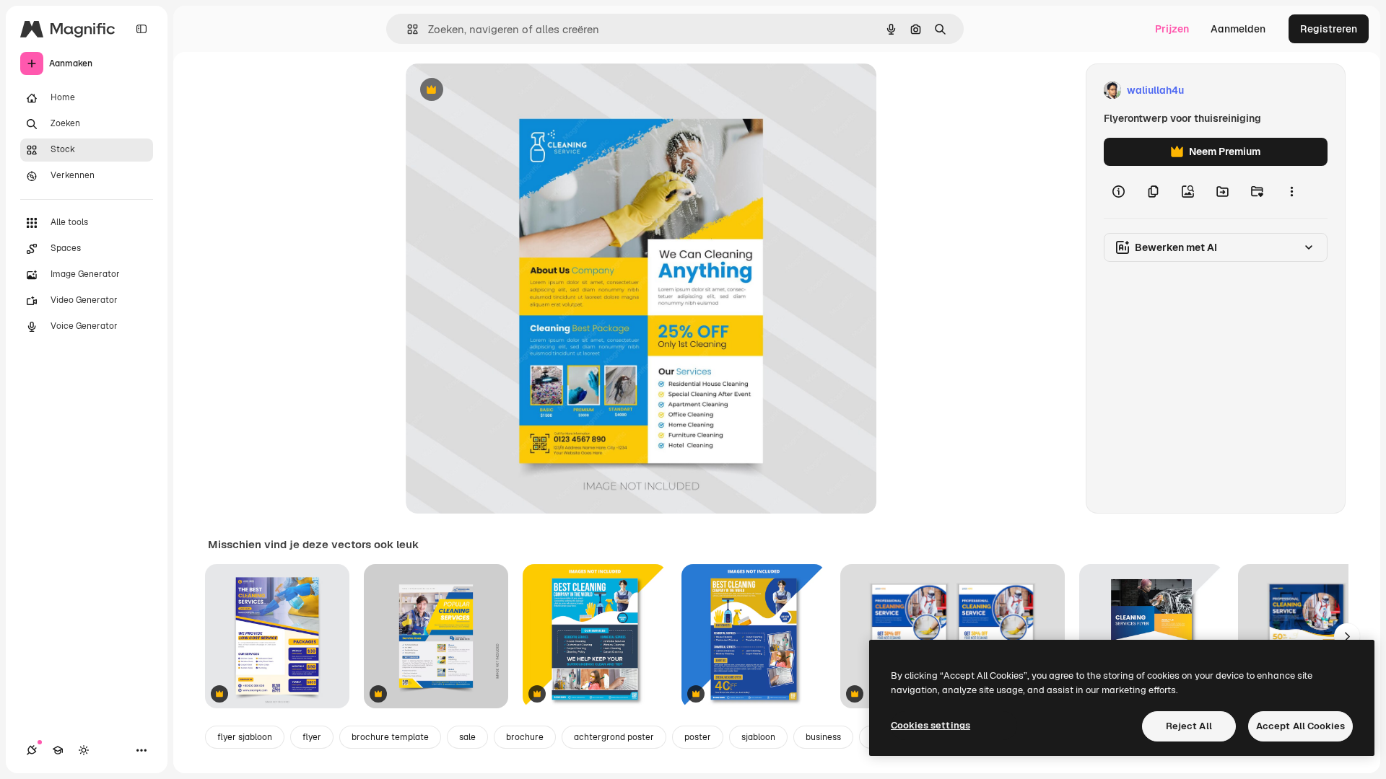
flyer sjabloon (244, 737)
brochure (525, 737)
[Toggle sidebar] (141, 28)
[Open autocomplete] (407, 29)
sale (467, 737)
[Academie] (57, 750)
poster (697, 737)
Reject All (1189, 726)
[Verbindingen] (31, 750)
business (823, 737)
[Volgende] (1347, 636)
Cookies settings (930, 725)
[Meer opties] (1291, 191)
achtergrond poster (614, 737)
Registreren (1328, 28)
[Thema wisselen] (83, 750)
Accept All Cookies (1300, 726)
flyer (311, 737)
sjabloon (758, 737)
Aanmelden (1238, 28)
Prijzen (1172, 28)
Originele (500, 90)
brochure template (390, 737)
